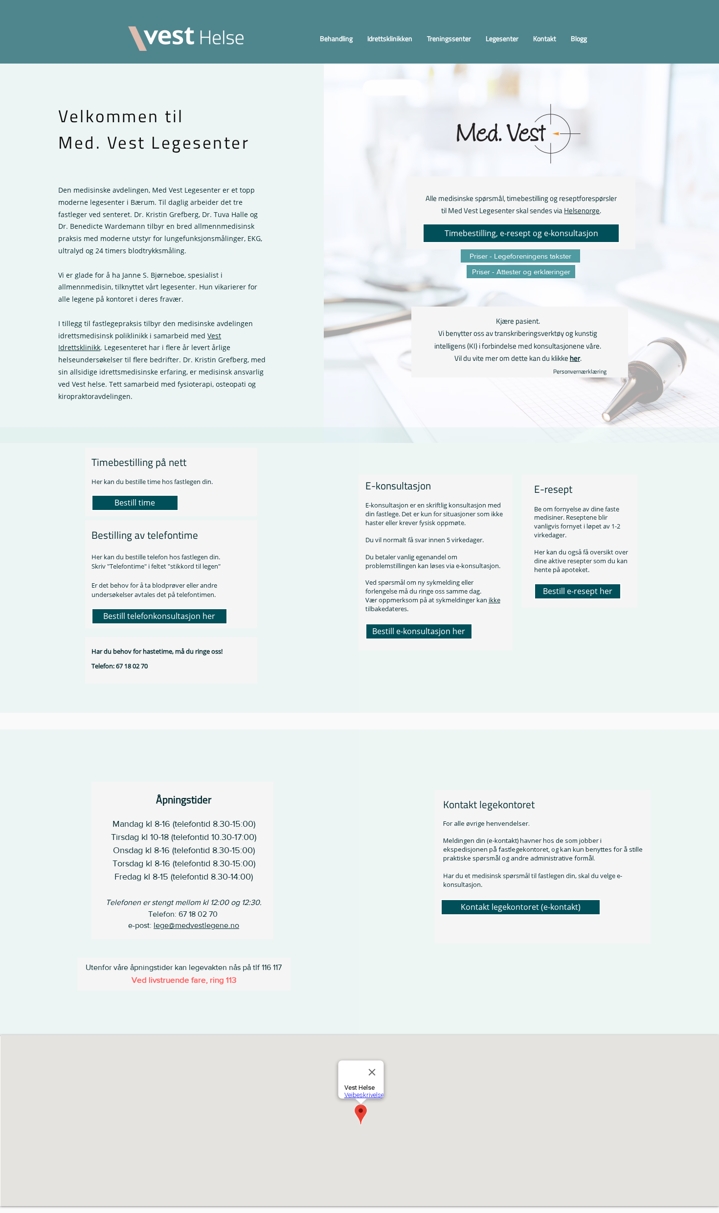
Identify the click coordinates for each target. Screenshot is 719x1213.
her (575, 358)
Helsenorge (582, 210)
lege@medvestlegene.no (196, 925)
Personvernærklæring (580, 371)
